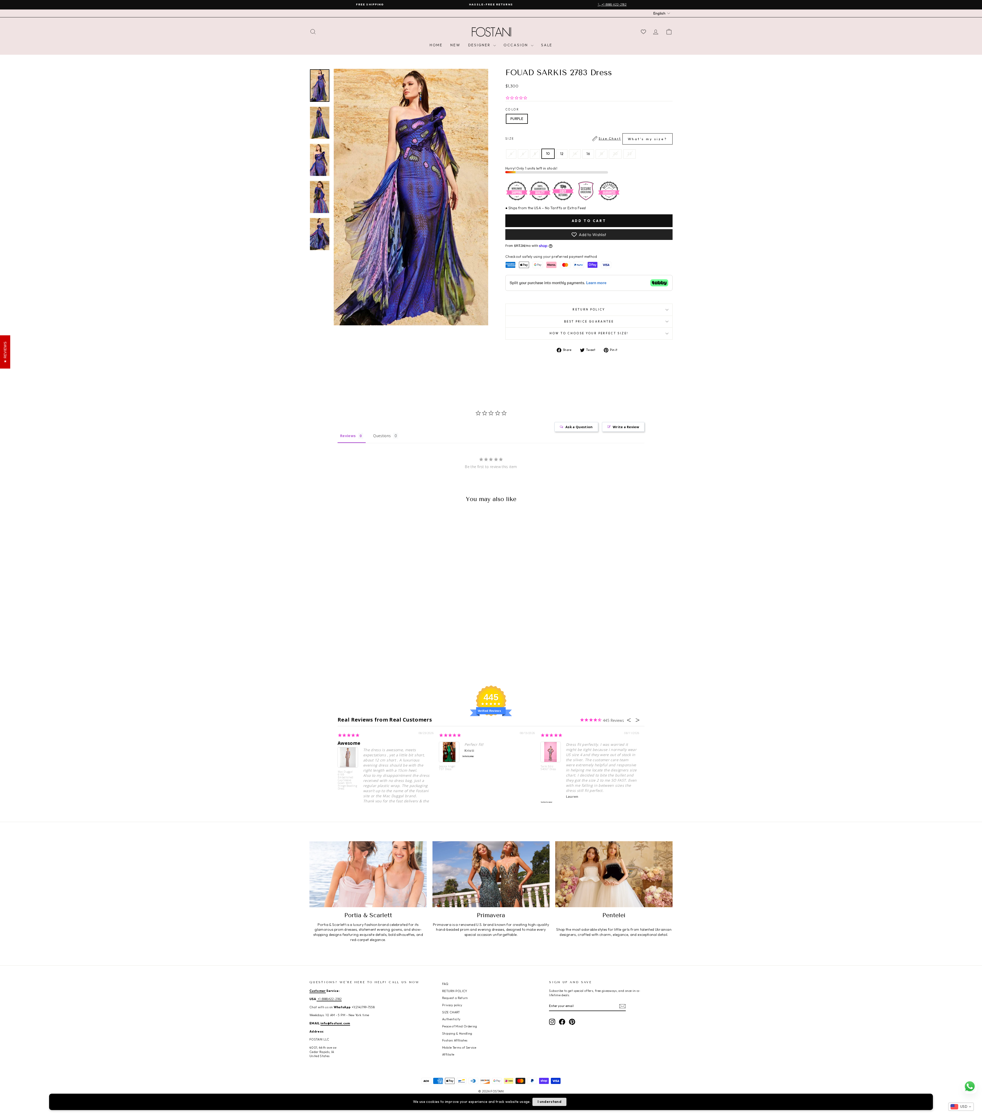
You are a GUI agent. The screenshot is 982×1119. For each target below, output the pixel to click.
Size (586, 139)
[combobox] (961, 1107)
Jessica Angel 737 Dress (447, 768)
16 (588, 153)
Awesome (349, 743)
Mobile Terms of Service (459, 1047)
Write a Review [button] (626, 427)
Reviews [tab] (348, 435)
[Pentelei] (614, 874)
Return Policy (589, 309)
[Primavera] (491, 874)
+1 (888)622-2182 (329, 999)
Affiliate (448, 1054)
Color (512, 109)
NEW (455, 45)
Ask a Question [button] (579, 427)
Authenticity (451, 1019)
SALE (546, 45)
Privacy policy (452, 1005)
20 (615, 153)
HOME (436, 45)
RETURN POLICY (454, 991)
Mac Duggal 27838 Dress (62, 1099)
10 (548, 153)
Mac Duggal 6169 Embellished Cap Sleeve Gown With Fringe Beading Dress (347, 780)
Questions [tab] (382, 435)
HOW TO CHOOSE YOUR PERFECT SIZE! (589, 333)
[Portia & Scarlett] (368, 874)
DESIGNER (480, 45)
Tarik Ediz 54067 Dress (548, 768)
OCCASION (517, 45)
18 (601, 153)
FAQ (445, 984)
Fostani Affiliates (454, 1040)
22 (629, 153)
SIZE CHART (451, 1012)
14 (575, 153)
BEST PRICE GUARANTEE (589, 321)
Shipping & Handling (457, 1033)
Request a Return (455, 998)
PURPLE (516, 118)
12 (562, 153)
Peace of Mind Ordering (459, 1026)
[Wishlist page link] (643, 31)
